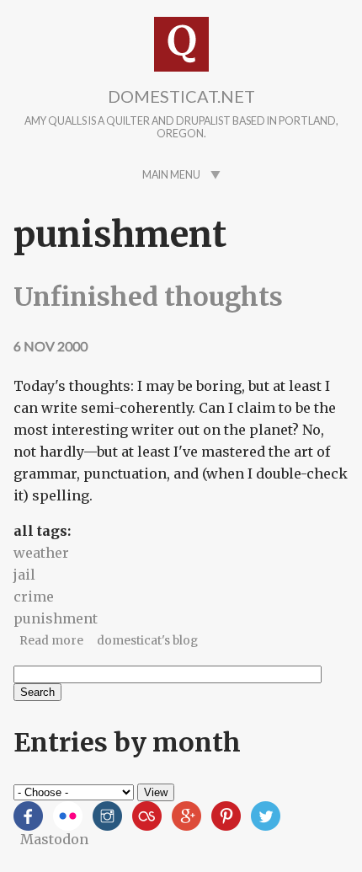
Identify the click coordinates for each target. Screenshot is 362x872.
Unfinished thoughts (148, 297)
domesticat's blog (147, 641)
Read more (51, 641)
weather (41, 552)
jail (24, 574)
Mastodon (54, 839)
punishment (55, 618)
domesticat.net (181, 96)
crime (33, 596)
